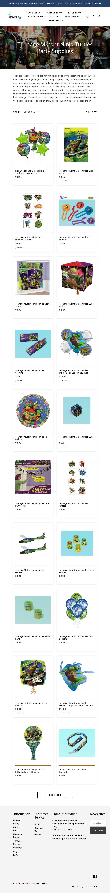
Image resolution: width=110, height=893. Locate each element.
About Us (38, 824)
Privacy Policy (16, 822)
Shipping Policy (17, 836)
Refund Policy (16, 829)
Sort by (16, 112)
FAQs (15, 855)
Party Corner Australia (88, 886)
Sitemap (17, 847)
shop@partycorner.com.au (72, 838)
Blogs (15, 851)
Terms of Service (17, 842)
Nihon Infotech (39, 883)
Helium (37, 834)
